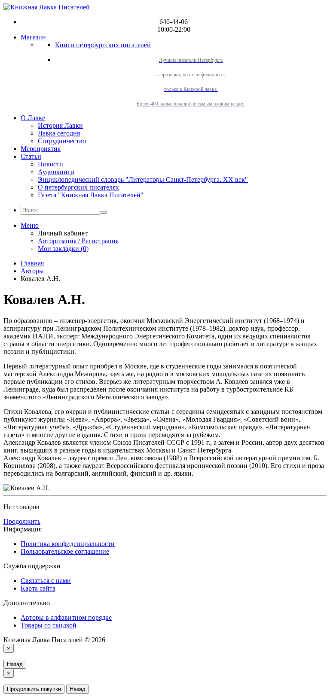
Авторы (32, 271)
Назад (15, 664)
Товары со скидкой (48, 625)
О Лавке (33, 117)
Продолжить (21, 521)
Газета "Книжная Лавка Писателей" (91, 195)
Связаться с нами (46, 580)
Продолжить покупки (34, 689)
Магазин (33, 37)
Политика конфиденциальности (68, 543)
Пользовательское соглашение (65, 551)
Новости (50, 164)
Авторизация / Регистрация (78, 240)
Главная (32, 263)
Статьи (31, 156)
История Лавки (60, 125)
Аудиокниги (56, 171)
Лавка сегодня (59, 133)
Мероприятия (41, 148)
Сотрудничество (62, 141)
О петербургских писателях (78, 187)
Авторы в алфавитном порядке (66, 617)
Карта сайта (38, 588)
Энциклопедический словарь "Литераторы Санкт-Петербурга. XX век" (143, 179)
